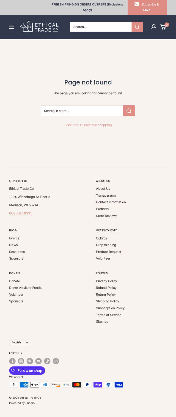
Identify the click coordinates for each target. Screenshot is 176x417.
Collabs (101, 238)
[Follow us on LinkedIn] (56, 361)
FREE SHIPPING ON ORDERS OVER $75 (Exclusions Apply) (87, 7)
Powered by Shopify (22, 403)
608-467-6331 (20, 213)
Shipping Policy (107, 301)
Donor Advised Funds (25, 288)
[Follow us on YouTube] (38, 361)
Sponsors (16, 258)
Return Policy (106, 294)
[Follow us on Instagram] (21, 361)
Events (14, 238)
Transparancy (106, 195)
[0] (163, 27)
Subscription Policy (110, 308)
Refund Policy (106, 288)
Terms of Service (108, 315)
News (13, 245)
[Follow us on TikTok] (47, 361)
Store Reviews (106, 216)
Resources (17, 252)
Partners (102, 209)
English (16, 342)
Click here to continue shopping (88, 125)
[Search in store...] (129, 110)
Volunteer (103, 258)
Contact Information (111, 202)
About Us (103, 188)
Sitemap (102, 321)
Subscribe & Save (150, 7)
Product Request (108, 252)
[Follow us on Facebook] (12, 361)
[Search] (137, 27)
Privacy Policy (106, 281)
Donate (14, 281)
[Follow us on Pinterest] (30, 361)
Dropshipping (106, 245)
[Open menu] (11, 27)
